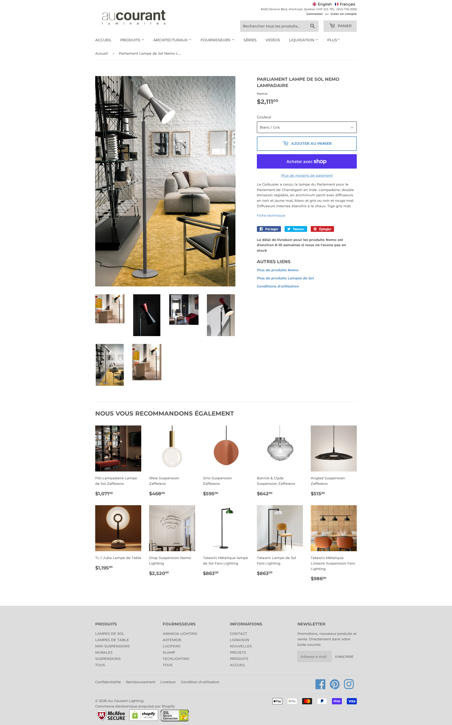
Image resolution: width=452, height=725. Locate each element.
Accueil (103, 40)
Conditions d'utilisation (278, 286)
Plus (332, 40)
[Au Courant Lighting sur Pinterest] (335, 687)
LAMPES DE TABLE (112, 640)
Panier (344, 26)
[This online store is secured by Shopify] (143, 720)
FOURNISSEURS (216, 40)
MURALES (103, 652)
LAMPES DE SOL (109, 633)
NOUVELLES (241, 646)
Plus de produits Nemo (278, 270)
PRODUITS (239, 659)
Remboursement (140, 682)
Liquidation (302, 40)
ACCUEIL (237, 665)
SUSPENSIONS (108, 659)
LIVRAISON (239, 640)
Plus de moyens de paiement (307, 175)
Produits (130, 40)
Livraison (168, 682)
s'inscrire (344, 657)
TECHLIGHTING (176, 659)
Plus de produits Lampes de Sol (285, 278)
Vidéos (272, 40)
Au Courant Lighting (126, 701)
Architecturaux (171, 40)
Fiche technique (271, 215)
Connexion (314, 14)
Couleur (264, 117)
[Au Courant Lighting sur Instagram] (349, 687)
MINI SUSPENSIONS (112, 646)
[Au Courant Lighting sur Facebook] (320, 687)
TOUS (100, 665)
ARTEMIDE (172, 640)
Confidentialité (108, 682)
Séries (250, 40)
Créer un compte (344, 14)
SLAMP (169, 652)
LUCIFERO (171, 646)
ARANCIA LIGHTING (180, 633)
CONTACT (238, 633)
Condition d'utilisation (200, 682)
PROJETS (238, 652)
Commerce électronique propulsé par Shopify (135, 706)
